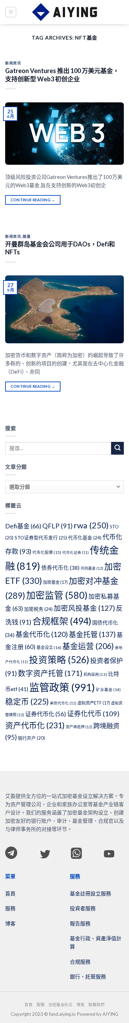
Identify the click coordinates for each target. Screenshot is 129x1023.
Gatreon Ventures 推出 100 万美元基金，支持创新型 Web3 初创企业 (62, 74)
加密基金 (55, 582)
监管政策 (62, 687)
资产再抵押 (79, 727)
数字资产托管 (50, 673)
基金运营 (88, 646)
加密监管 (56, 595)
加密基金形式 (60, 1004)
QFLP (57, 526)
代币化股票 (46, 552)
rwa (91, 525)
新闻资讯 (13, 63)
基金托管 (92, 634)
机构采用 (95, 674)
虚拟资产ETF (93, 703)
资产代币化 (35, 725)
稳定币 (27, 701)
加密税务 (38, 609)
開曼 (27, 236)
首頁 (10, 893)
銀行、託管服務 (88, 976)
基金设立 (48, 647)
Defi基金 (23, 526)
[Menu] (11, 12)
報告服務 (80, 923)
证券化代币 (93, 713)
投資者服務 (83, 908)
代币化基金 (84, 537)
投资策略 (59, 659)
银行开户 (31, 738)
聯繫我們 (96, 1004)
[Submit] (117, 448)
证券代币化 (45, 714)
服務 (10, 908)
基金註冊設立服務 (90, 893)
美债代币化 (63, 703)
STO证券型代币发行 (40, 537)
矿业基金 (108, 689)
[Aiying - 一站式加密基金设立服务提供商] (64, 12)
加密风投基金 (84, 608)
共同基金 (91, 568)
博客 (10, 923)
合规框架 (61, 621)
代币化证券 (75, 552)
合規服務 (80, 962)
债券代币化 (60, 568)
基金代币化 (41, 634)
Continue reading (33, 199)
